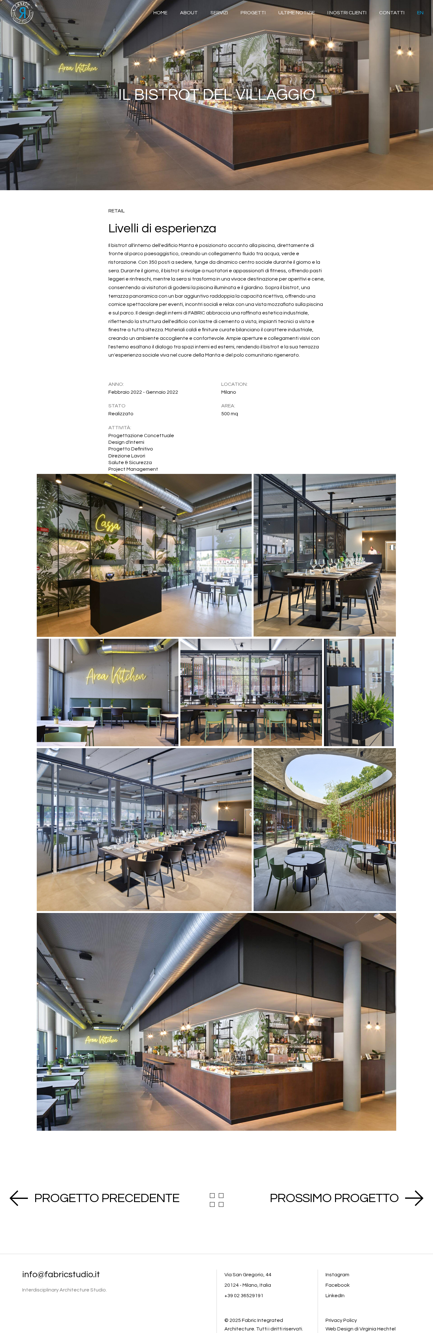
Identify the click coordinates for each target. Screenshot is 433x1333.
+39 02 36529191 (243, 1295)
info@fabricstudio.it (61, 1274)
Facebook (338, 1285)
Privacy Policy (341, 1320)
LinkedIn (335, 1295)
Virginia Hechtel (377, 1328)
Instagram (337, 1274)
